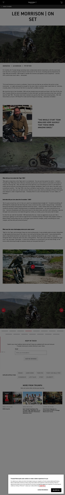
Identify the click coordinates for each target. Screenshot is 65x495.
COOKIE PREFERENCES (43, 489)
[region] (36, 484)
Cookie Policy (42, 485)
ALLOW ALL (56, 490)
